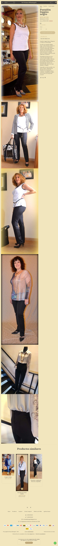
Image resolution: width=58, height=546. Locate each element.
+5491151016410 (30, 517)
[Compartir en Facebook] (41, 77)
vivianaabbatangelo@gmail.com (30, 519)
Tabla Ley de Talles (38, 511)
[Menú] (2, 2)
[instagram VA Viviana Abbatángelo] (27, 507)
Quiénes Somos (47, 511)
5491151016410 (30, 515)
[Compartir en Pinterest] (45, 77)
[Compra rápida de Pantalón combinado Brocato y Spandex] (36, 476)
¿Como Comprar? (28, 511)
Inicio (41, 6)
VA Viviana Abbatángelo (29, 2)
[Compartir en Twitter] (43, 77)
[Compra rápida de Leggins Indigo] (8, 473)
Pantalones (45, 6)
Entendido (29, 542)
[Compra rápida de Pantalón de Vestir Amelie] (22, 489)
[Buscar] (14, 2)
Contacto (20, 511)
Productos (14, 511)
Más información (45, 38)
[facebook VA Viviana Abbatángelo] (30, 507)
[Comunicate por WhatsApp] (55, 543)
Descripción (44, 36)
